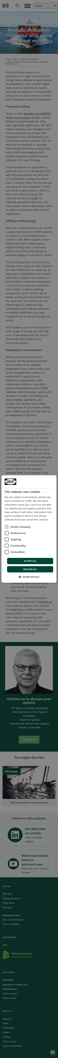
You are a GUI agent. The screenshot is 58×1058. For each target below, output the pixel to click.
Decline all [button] (30, 569)
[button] (29, 577)
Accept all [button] (30, 561)
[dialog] (29, 529)
